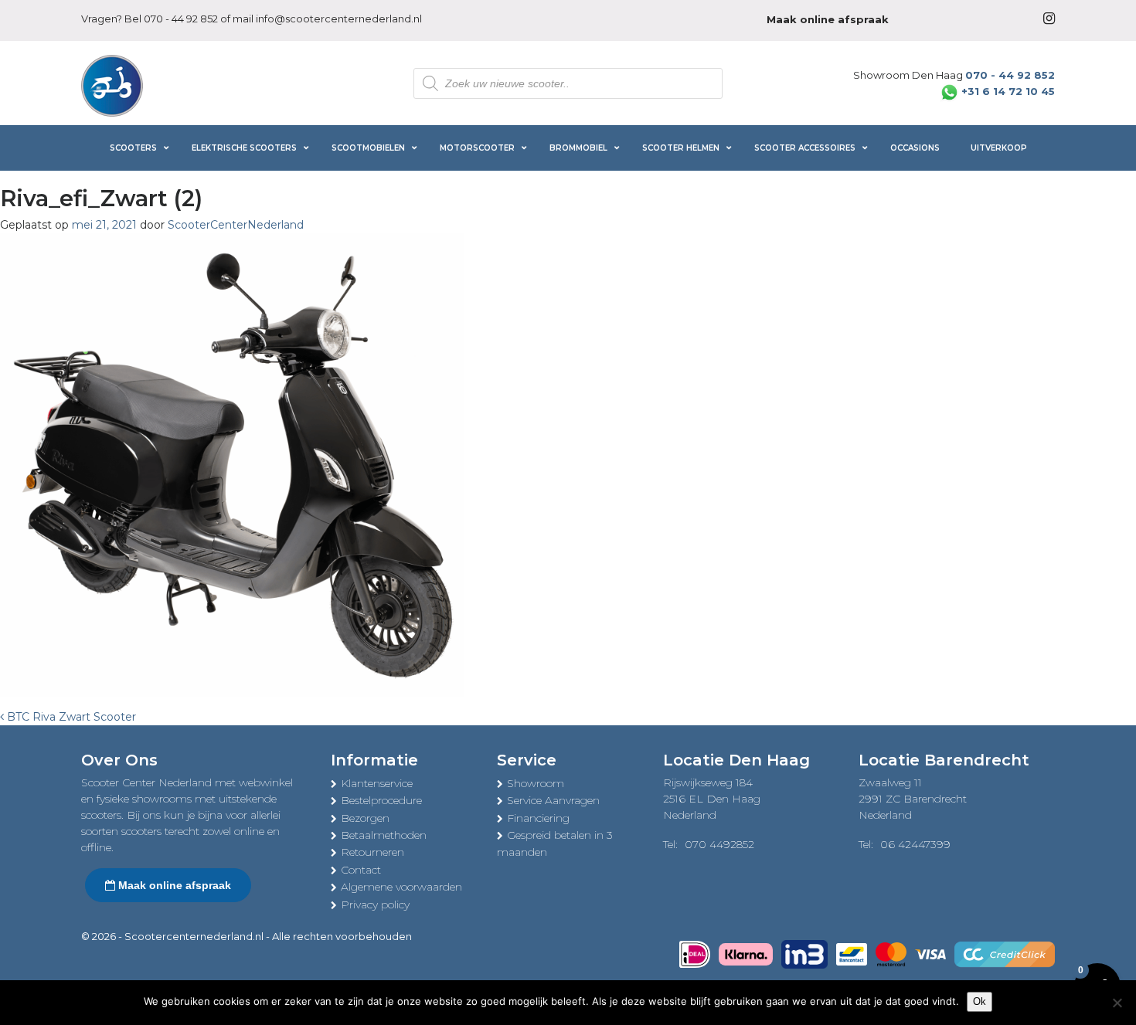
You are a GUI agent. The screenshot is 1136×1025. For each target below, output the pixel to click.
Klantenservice (377, 783)
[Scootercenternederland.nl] (112, 84)
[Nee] (1116, 1002)
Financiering (538, 818)
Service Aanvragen (553, 800)
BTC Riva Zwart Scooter (70, 717)
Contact (361, 870)
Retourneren (372, 852)
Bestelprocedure (381, 800)
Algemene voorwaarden (401, 887)
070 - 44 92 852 (181, 18)
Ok (979, 1001)
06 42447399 (915, 844)
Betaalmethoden (384, 835)
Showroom (535, 783)
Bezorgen (365, 818)
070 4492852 (719, 844)
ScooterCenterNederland (236, 225)
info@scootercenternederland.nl (339, 18)
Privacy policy (375, 904)
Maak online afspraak (173, 885)
